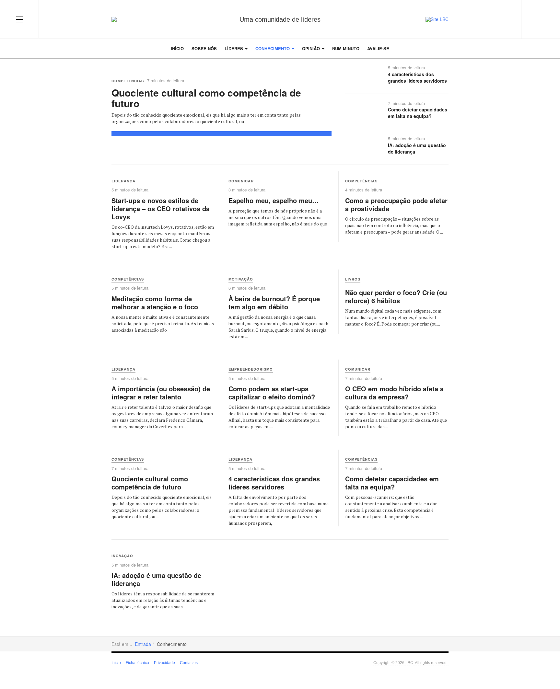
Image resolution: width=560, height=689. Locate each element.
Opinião (311, 48)
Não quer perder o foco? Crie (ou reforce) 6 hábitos (396, 296)
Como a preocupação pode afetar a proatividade (396, 204)
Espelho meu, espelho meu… (273, 200)
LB (407, 662)
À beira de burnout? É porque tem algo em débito (274, 302)
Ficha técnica (137, 662)
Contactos (189, 662)
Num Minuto (345, 48)
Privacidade (164, 662)
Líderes (234, 48)
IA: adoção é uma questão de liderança (417, 148)
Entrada (143, 644)
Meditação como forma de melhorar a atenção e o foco (154, 302)
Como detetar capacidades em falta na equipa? (417, 112)
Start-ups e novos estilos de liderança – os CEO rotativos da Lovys (160, 208)
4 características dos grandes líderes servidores (417, 77)
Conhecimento (273, 48)
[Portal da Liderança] (114, 19)
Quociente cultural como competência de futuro (206, 98)
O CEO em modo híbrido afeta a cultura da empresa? (394, 392)
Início (177, 48)
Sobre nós (204, 48)
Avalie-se (378, 48)
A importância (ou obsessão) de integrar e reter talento (160, 392)
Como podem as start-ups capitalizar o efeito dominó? (271, 392)
